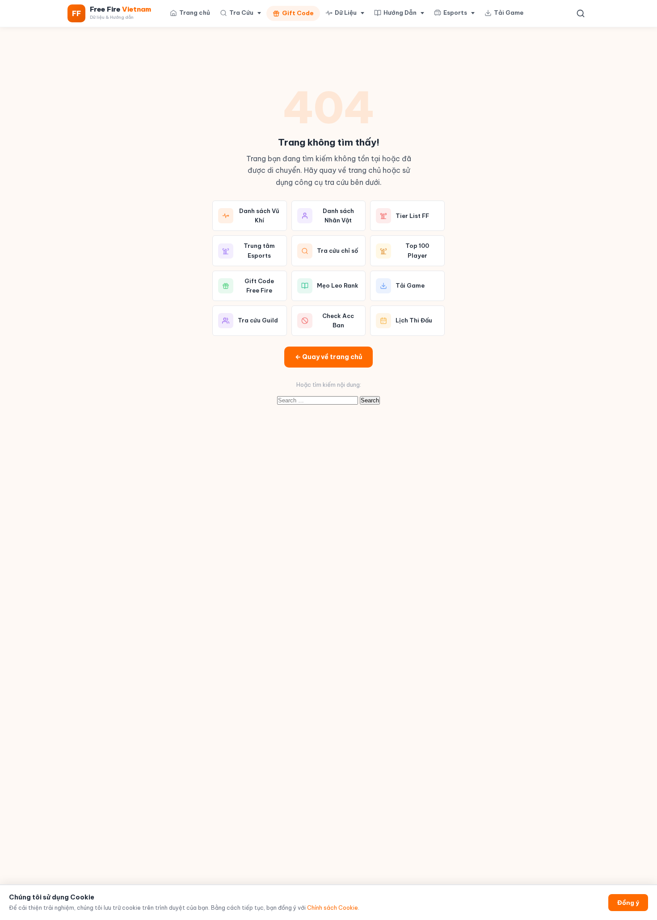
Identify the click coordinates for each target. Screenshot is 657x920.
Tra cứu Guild (258, 320)
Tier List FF (412, 215)
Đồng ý (628, 903)
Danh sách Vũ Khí (259, 215)
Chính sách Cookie (332, 907)
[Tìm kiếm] (581, 13)
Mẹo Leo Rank (337, 285)
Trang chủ (194, 12)
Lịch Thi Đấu (414, 320)
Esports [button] (455, 12)
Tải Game (508, 12)
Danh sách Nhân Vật (338, 215)
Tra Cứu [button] (241, 12)
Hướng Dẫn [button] (400, 12)
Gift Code (298, 13)
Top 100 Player (417, 250)
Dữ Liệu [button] (346, 12)
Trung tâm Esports (259, 250)
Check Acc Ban (338, 320)
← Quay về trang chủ (328, 357)
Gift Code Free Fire (259, 285)
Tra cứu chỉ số (337, 250)
